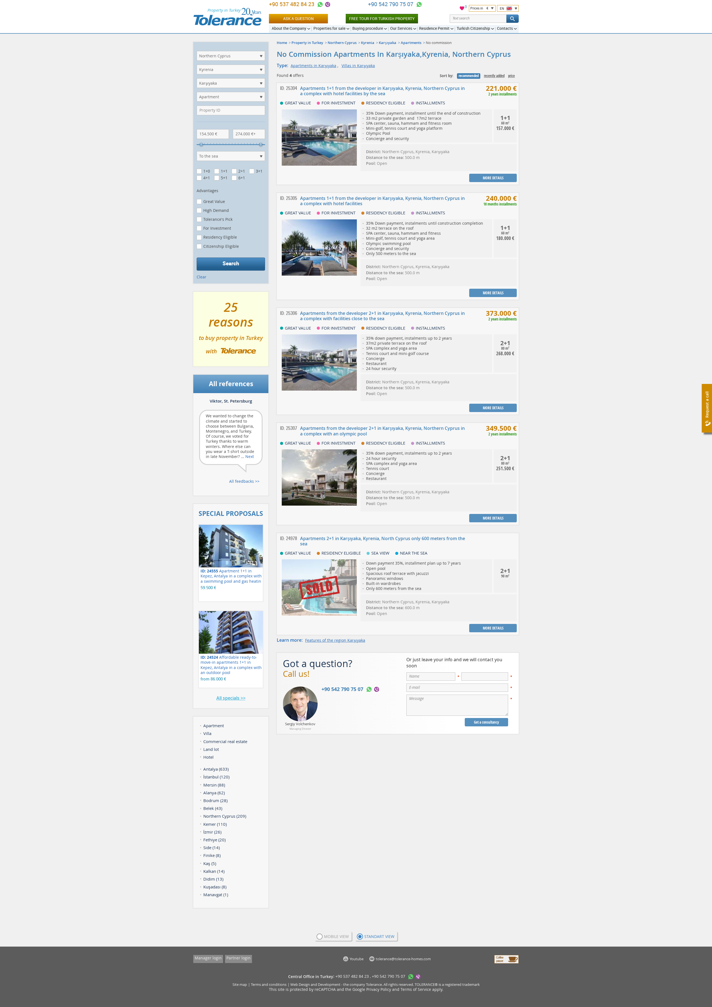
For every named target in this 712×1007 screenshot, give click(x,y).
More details (493, 177)
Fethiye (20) (214, 839)
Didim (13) (213, 879)
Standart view (379, 936)
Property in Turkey (307, 42)
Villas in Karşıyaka (358, 65)
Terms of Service (415, 989)
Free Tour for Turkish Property (382, 18)
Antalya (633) (216, 769)
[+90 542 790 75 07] (419, 4)
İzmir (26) (212, 832)
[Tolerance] (227, 17)
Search (230, 263)
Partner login (238, 958)
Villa (207, 733)
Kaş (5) (209, 863)
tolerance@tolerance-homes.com (403, 958)
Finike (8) (212, 855)
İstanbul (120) (216, 777)
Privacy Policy (378, 989)
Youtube (357, 958)
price (511, 75)
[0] (462, 9)
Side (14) (211, 847)
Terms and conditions (268, 984)
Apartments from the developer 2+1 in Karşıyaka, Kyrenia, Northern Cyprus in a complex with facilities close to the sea (382, 316)
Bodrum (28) (215, 800)
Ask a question (298, 18)
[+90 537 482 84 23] (320, 4)
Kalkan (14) (213, 871)
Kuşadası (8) (214, 887)
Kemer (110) (215, 824)
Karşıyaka (387, 42)
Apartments (411, 42)
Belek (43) (212, 808)
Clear (201, 277)
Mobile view (336, 936)
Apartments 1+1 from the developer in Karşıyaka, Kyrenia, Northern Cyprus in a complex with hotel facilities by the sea (382, 91)
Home (282, 42)
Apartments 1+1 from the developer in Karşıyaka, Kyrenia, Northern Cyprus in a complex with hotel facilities (382, 201)
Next (249, 456)
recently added (494, 75)
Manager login (208, 958)
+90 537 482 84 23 (292, 4)
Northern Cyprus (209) (224, 816)
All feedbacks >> (244, 481)
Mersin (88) (214, 785)
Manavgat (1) (215, 894)
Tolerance (374, 984)
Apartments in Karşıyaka (313, 65)
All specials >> (231, 698)
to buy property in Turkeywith (231, 331)
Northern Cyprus (342, 42)
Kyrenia (367, 42)
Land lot (211, 749)
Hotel (208, 757)
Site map (240, 984)
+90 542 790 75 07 (391, 4)
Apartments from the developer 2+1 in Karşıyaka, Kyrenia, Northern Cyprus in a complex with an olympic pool (382, 431)
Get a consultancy (486, 722)
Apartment (213, 725)
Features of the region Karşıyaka (335, 640)
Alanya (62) (214, 792)
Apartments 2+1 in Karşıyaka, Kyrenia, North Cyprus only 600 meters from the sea (382, 541)
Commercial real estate (225, 741)
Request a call (706, 404)
